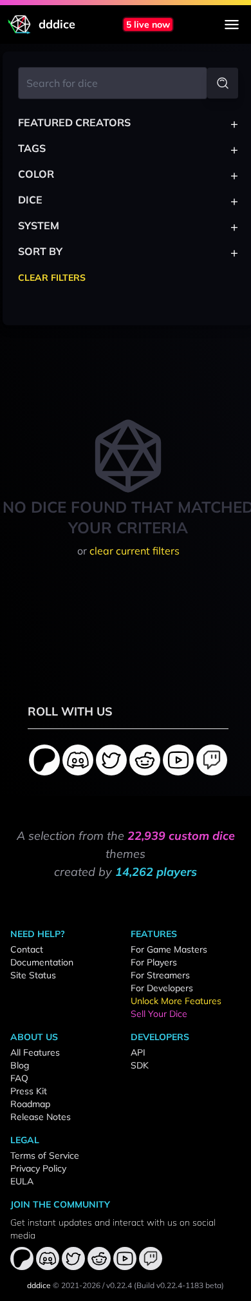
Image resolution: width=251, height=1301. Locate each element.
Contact (26, 949)
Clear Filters (52, 277)
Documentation (41, 962)
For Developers (162, 988)
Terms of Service (44, 1155)
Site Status (33, 975)
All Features (35, 1052)
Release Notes (40, 1117)
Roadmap (30, 1104)
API (138, 1052)
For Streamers (160, 975)
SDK (140, 1065)
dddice (39, 1285)
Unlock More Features (176, 1001)
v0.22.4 (119, 1285)
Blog (19, 1065)
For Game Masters (169, 949)
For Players (154, 962)
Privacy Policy (38, 1168)
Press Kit (28, 1091)
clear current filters (134, 550)
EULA (21, 1181)
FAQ (19, 1078)
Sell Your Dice (159, 1014)
